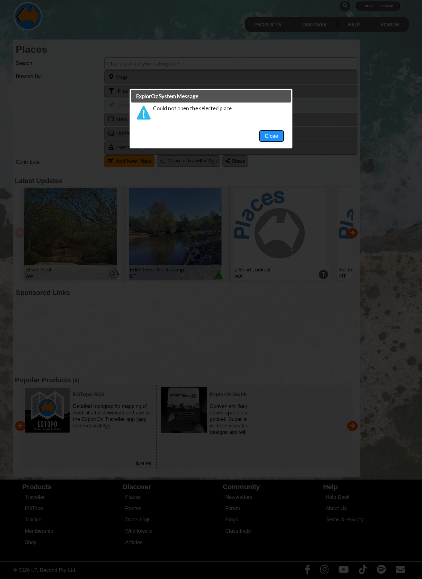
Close (271, 136)
